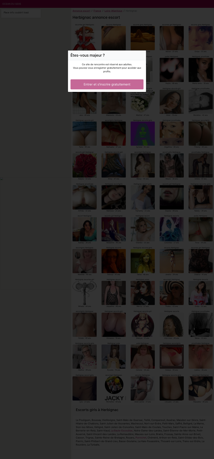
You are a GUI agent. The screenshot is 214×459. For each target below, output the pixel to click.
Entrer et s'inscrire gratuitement (107, 84)
